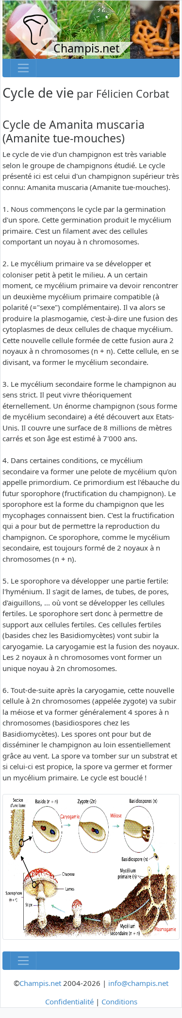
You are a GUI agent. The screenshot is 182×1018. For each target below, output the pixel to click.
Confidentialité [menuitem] (69, 1001)
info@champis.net (138, 983)
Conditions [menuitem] (119, 1001)
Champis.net (40, 983)
